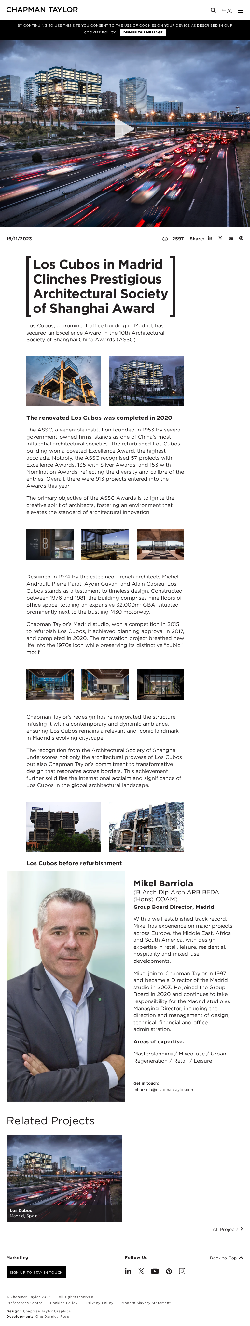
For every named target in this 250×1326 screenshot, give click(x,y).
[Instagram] (182, 1272)
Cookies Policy (100, 32)
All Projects (226, 1229)
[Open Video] (125, 129)
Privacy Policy (99, 1303)
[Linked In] (128, 1272)
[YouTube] (155, 1272)
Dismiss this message (143, 32)
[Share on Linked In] (210, 238)
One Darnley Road (52, 1316)
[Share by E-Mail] (231, 238)
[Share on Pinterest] (241, 238)
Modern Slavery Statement (146, 1303)
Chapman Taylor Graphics (47, 1311)
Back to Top (224, 1258)
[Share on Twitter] (220, 238)
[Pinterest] (169, 1272)
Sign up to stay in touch (36, 1272)
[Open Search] (214, 12)
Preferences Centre (24, 1303)
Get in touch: (163, 1086)
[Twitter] (141, 1272)
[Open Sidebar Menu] (240, 10)
